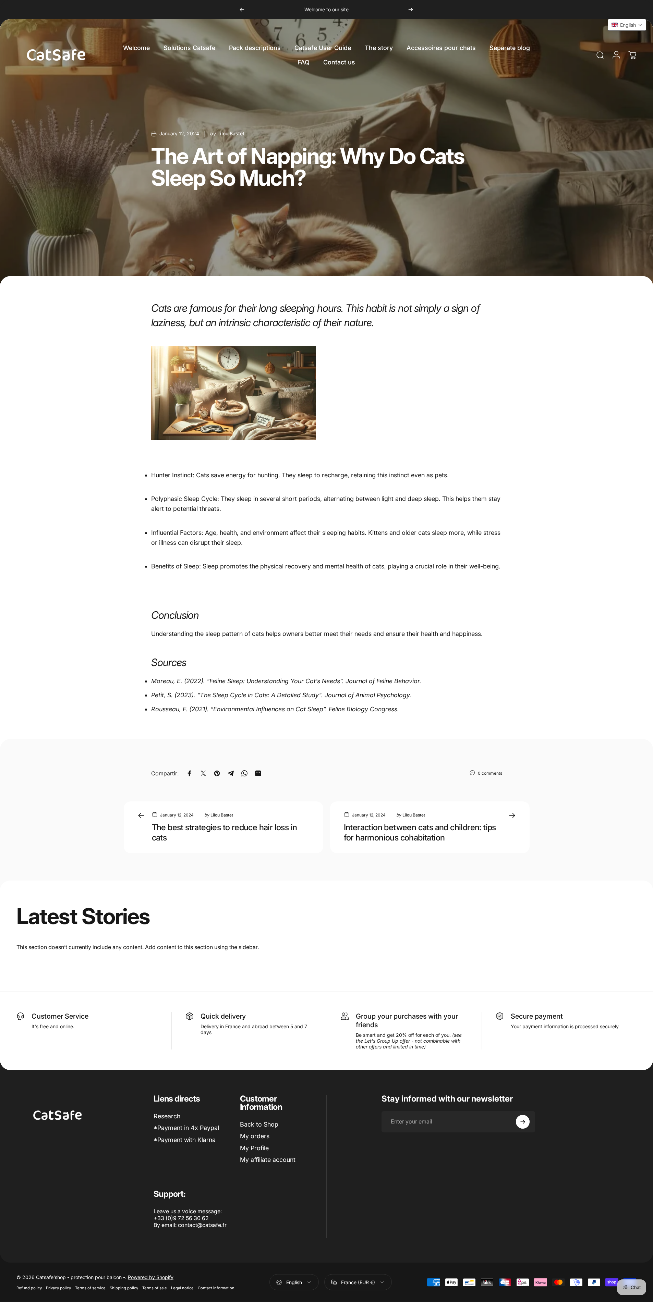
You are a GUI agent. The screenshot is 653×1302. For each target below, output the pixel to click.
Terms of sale (154, 1288)
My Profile (254, 1148)
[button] (627, 24)
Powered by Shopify (150, 1277)
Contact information (216, 1288)
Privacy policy (58, 1288)
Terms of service (90, 1288)
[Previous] (242, 9)
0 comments (490, 773)
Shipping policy (124, 1288)
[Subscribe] (523, 1122)
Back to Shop (259, 1124)
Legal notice (182, 1288)
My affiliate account (267, 1159)
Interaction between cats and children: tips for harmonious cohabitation (420, 832)
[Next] (410, 9)
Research (167, 1116)
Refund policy (29, 1288)
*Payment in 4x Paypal (186, 1127)
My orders (254, 1136)
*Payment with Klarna (185, 1139)
